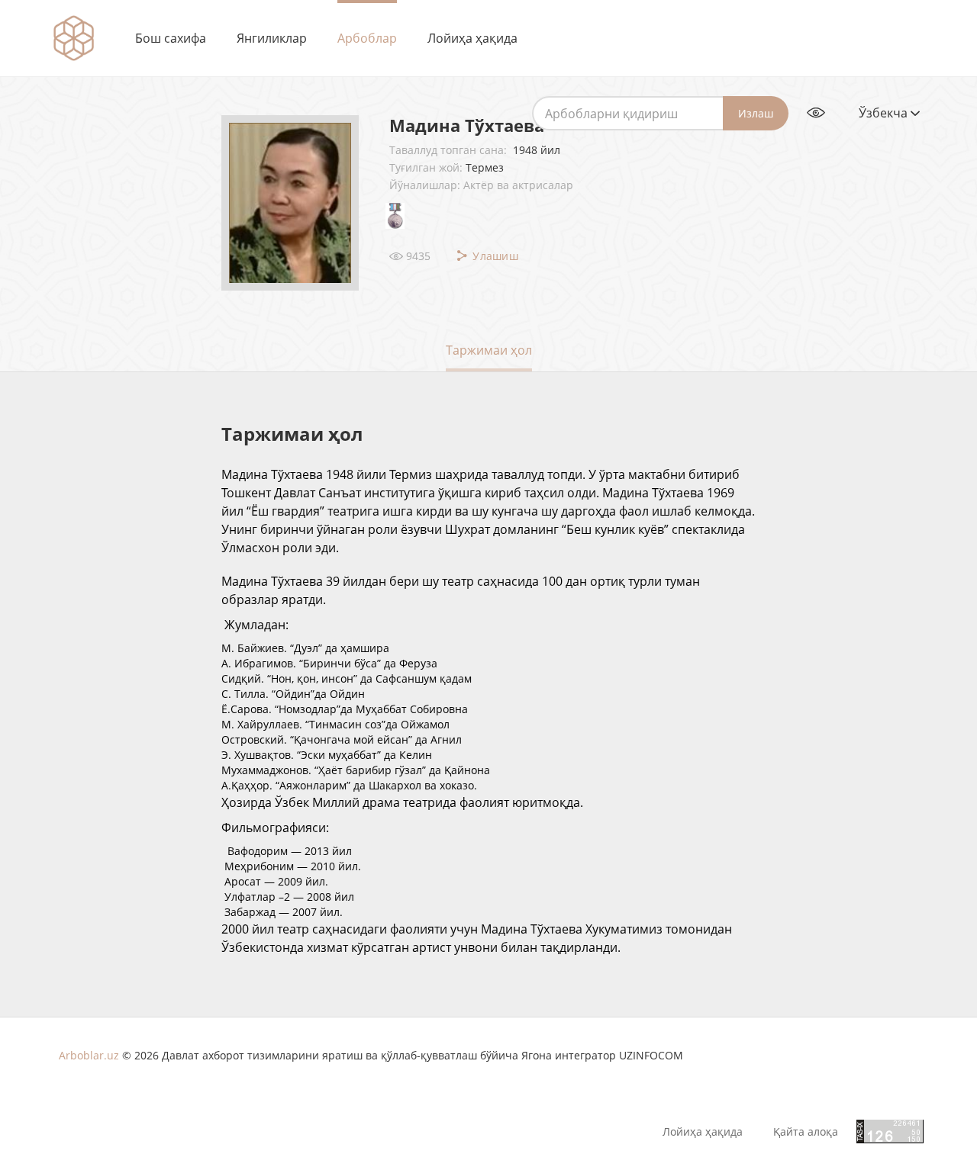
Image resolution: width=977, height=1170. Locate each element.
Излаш (755, 113)
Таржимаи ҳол (489, 350)
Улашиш (493, 256)
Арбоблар (367, 38)
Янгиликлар (272, 38)
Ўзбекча (885, 113)
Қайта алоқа (805, 1132)
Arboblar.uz (89, 1055)
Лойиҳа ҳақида (472, 38)
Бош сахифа (170, 38)
